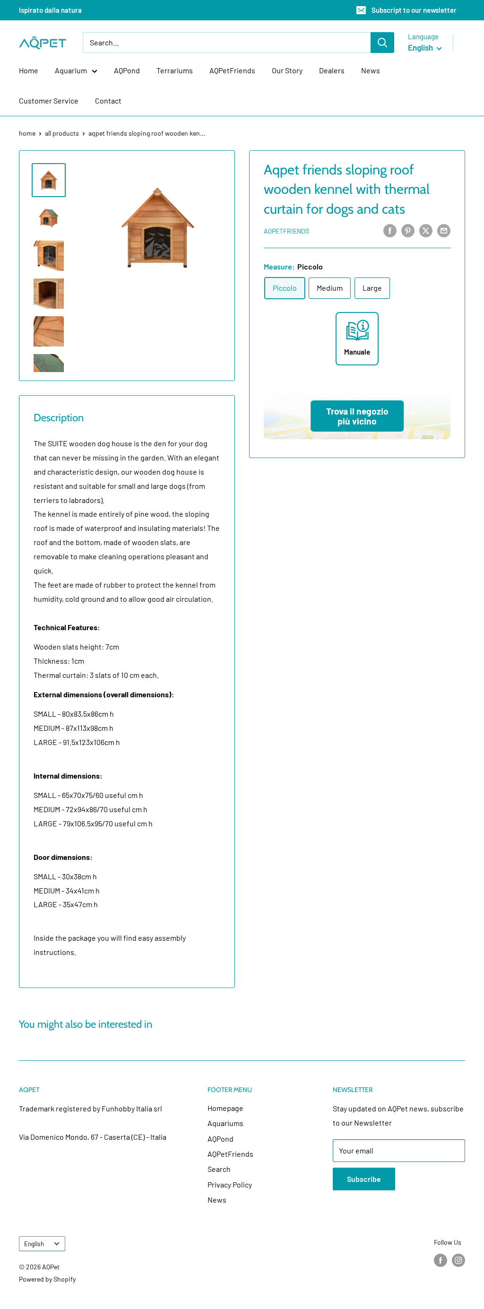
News (370, 70)
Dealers (332, 70)
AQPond (127, 70)
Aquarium (71, 70)
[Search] (382, 42)
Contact (108, 100)
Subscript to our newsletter (414, 10)
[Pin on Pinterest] (408, 230)
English (34, 1244)
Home (28, 70)
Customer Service (48, 100)
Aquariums (225, 1122)
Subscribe (364, 1178)
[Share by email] (443, 230)
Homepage (225, 1107)
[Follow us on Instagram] (458, 1260)
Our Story (287, 70)
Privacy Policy (229, 1184)
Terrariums (174, 70)
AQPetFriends (232, 70)
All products (62, 133)
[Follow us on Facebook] (440, 1260)
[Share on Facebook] (390, 230)
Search (219, 1168)
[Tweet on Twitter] (425, 230)
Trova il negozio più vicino (357, 416)
